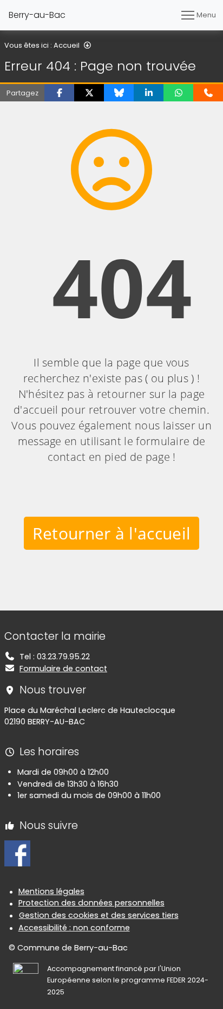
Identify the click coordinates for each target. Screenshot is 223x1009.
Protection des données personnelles (91, 902)
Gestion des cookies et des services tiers (99, 915)
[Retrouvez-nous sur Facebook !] (17, 852)
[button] (59, 92)
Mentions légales (51, 891)
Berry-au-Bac (37, 15)
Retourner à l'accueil (111, 533)
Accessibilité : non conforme (74, 927)
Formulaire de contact (63, 668)
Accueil (67, 45)
